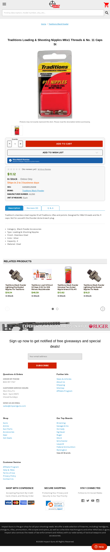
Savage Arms (63, 426)
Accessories (8, 432)
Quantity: (15, 139)
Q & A (50, 208)
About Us (61, 382)
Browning (61, 423)
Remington (62, 450)
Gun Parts (7, 429)
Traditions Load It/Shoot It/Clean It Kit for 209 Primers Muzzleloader (42, 287)
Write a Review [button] (44, 169)
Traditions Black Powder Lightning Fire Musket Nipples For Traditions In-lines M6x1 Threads (15, 288)
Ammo (6, 426)
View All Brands (64, 453)
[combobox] (53, 13)
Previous (7, 309)
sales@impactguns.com (14, 406)
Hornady (60, 429)
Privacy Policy (9, 476)
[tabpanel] (16, 286)
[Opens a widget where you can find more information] (99, 547)
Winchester (62, 441)
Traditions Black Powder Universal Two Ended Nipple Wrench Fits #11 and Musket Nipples (68, 288)
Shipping (61, 385)
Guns (5, 423)
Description (14, 208)
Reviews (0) (32, 208)
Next (103, 309)
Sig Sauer (61, 432)
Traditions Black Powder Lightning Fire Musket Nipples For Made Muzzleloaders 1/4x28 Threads (94, 289)
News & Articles (64, 379)
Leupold (60, 444)
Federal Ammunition (66, 447)
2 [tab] (57, 309)
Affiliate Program (64, 391)
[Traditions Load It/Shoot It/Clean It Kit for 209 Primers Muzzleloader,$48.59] (42, 275)
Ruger (59, 435)
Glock (59, 438)
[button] (55, 505)
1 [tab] (53, 309)
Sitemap (60, 388)
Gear (5, 435)
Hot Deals (7, 438)
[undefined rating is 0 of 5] (14, 169)
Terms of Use (9, 473)
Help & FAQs (9, 470)
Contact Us (8, 479)
